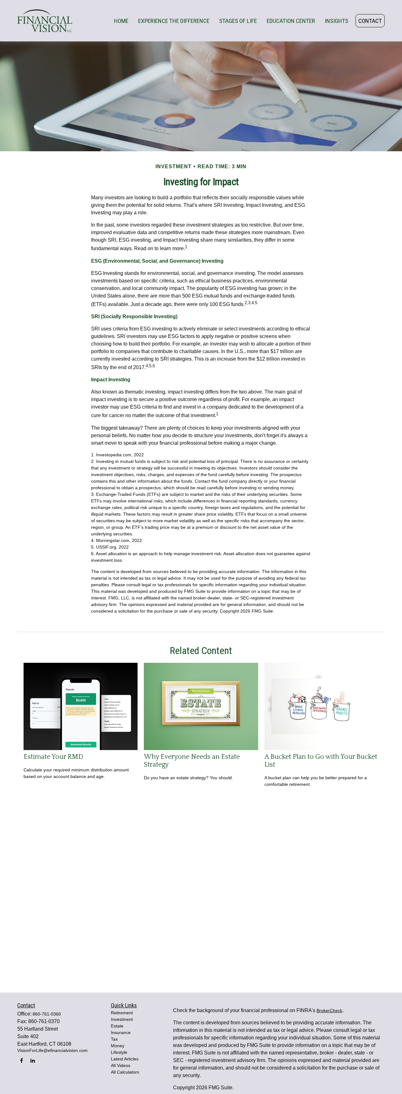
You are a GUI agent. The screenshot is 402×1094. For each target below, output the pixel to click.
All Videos (120, 1065)
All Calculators (125, 1072)
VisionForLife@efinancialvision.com (52, 1050)
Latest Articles (125, 1058)
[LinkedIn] (32, 1060)
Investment (122, 1019)
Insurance (121, 1032)
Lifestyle (119, 1052)
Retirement (122, 1012)
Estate (117, 1025)
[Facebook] (21, 1060)
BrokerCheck (329, 1010)
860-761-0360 (47, 1013)
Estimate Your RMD (53, 757)
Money (117, 1045)
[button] (121, 20)
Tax (114, 1039)
